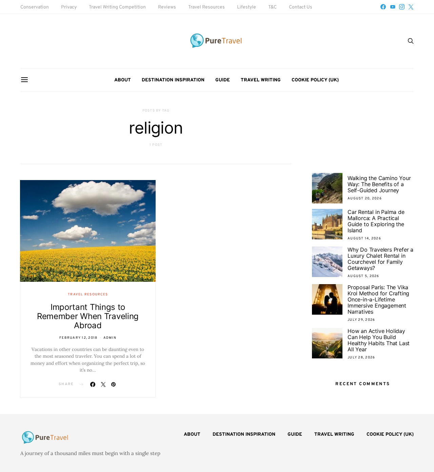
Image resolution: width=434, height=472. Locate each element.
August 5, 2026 (363, 276)
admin (109, 338)
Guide (222, 80)
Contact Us (300, 7)
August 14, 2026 (364, 238)
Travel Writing (261, 80)
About (122, 80)
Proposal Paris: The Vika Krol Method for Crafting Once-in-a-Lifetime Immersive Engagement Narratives (378, 299)
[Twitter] (411, 6)
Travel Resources (206, 7)
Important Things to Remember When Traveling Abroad (88, 316)
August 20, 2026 (365, 198)
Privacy (69, 7)
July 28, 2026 (361, 357)
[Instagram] (402, 6)
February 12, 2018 (78, 338)
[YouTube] (392, 6)
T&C (272, 7)
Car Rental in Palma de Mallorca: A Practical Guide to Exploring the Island (376, 221)
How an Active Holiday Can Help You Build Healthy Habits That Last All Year (379, 340)
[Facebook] (383, 6)
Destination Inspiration (173, 80)
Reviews (167, 7)
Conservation (34, 7)
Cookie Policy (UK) (315, 80)
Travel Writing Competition (117, 7)
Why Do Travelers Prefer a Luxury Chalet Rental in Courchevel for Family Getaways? (380, 258)
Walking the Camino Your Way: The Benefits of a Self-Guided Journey (379, 184)
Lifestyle (246, 7)
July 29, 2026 (361, 320)
